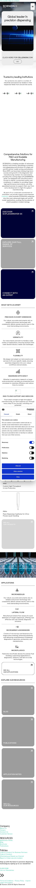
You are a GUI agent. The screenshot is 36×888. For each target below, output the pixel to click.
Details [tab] (18, 414)
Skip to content (13, 1)
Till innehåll (4, 1)
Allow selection (18, 471)
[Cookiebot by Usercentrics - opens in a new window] (26, 410)
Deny (18, 477)
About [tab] (29, 414)
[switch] (31, 447)
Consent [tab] (6, 414)
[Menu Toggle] (32, 6)
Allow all (18, 466)
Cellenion (5, 196)
